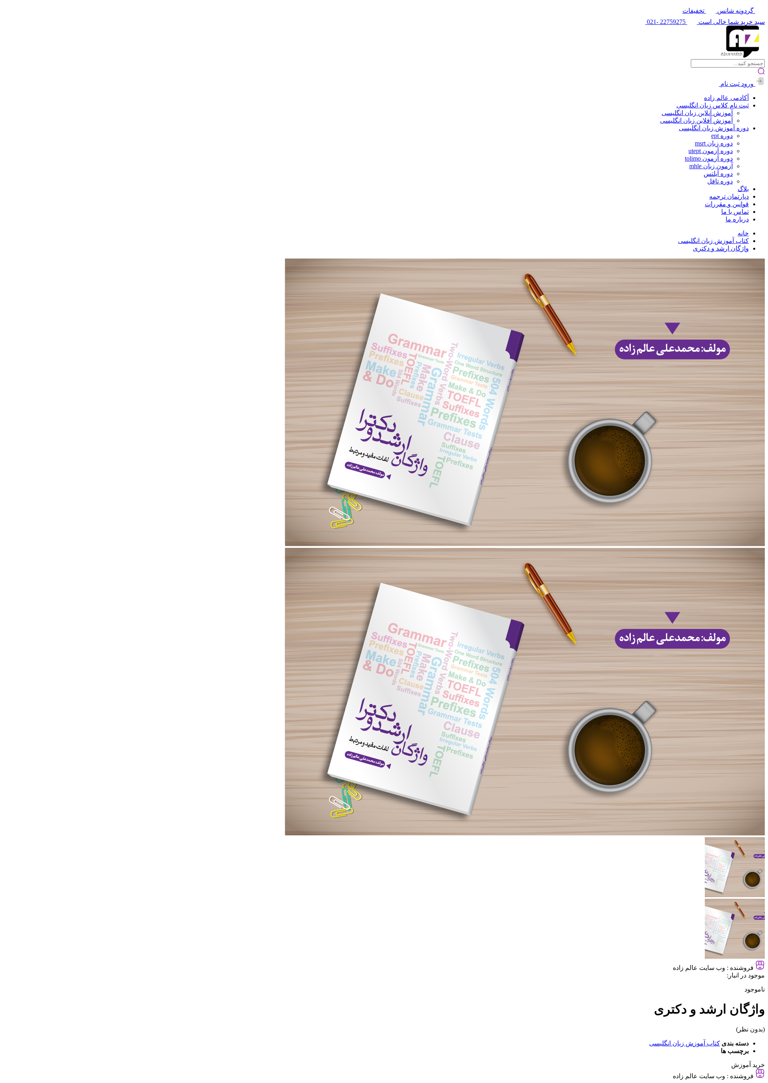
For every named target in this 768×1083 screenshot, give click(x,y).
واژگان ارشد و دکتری (721, 248)
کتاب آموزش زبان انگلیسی (713, 240)
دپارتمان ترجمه (729, 196)
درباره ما (737, 219)
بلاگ (743, 188)
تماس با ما (735, 211)
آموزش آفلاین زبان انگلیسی (696, 120)
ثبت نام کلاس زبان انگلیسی (712, 105)
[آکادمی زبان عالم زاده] (743, 55)
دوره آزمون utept (710, 150)
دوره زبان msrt (714, 143)
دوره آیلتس (718, 173)
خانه (743, 233)
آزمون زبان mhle (711, 166)
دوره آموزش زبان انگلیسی (714, 128)
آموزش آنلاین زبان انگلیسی (697, 112)
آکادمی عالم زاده (726, 97)
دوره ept (722, 135)
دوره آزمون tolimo (709, 158)
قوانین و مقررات (727, 204)
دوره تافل (720, 181)
